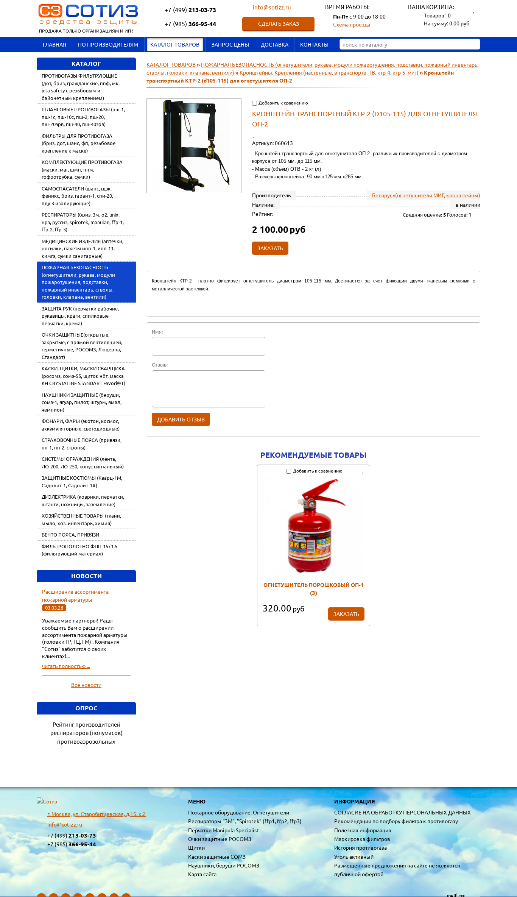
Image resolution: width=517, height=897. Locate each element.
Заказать (346, 613)
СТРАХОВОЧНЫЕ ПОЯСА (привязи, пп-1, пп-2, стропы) (81, 444)
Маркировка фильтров (362, 838)
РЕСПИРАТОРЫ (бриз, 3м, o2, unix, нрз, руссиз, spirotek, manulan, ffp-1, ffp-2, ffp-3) (83, 221)
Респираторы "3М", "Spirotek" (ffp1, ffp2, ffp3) (245, 820)
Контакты (314, 44)
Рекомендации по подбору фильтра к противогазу (396, 820)
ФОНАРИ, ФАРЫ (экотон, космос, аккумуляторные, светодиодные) (81, 425)
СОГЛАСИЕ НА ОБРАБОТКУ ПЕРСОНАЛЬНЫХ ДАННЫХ (402, 812)
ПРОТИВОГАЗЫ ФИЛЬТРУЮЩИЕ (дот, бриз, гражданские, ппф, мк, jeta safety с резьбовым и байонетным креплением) (81, 86)
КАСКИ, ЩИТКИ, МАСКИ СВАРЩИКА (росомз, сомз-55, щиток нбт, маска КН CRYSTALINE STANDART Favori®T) (83, 375)
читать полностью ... (66, 665)
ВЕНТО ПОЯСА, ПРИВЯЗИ (70, 534)
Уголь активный (354, 856)
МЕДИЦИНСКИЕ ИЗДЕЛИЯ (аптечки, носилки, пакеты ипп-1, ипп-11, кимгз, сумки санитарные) (82, 248)
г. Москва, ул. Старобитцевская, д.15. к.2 (96, 813)
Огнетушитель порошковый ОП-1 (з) (313, 588)
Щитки (196, 847)
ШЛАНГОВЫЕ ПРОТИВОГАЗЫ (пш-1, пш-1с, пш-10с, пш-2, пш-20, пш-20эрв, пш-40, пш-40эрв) (83, 116)
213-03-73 (190, 10)
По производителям (108, 44)
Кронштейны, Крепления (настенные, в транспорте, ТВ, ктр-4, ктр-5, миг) (329, 72)
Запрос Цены (230, 44)
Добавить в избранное (257, 134)
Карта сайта (202, 873)
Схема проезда (351, 24)
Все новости (86, 684)
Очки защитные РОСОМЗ (219, 838)
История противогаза (360, 847)
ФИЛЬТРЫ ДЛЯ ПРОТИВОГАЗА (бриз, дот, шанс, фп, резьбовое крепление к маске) (78, 143)
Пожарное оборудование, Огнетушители (238, 812)
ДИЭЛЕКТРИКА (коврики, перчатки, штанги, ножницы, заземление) (83, 500)
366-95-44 (190, 24)
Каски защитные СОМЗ (217, 856)
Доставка (274, 44)
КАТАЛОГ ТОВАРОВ (174, 44)
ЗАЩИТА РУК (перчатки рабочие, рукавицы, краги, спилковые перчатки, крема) (80, 315)
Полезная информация (362, 830)
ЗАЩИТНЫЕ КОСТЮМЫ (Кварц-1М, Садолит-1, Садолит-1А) (82, 481)
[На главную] (47, 801)
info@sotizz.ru (272, 7)
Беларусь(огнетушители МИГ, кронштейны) (426, 195)
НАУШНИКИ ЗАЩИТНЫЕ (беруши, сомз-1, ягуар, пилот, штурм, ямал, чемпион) (81, 402)
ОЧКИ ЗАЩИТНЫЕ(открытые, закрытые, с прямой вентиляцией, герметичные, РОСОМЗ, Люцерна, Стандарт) (82, 345)
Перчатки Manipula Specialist (223, 830)
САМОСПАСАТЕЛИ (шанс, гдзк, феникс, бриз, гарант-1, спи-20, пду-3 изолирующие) (77, 195)
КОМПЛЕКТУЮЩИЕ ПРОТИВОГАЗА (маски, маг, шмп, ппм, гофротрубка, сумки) (82, 169)
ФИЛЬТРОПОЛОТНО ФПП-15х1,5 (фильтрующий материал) (79, 550)
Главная (54, 44)
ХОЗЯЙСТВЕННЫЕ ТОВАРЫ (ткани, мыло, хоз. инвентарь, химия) (81, 519)
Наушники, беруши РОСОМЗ (223, 865)
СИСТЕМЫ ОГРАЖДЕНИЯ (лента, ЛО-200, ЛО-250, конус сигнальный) (83, 463)
